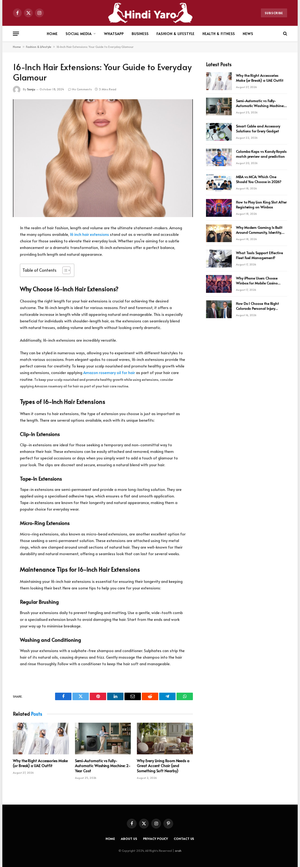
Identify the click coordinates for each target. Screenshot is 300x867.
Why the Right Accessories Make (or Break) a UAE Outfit (40, 763)
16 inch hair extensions (89, 234)
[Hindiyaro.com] (150, 13)
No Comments (82, 89)
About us (129, 838)
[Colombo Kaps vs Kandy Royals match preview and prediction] (219, 157)
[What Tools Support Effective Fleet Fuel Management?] (219, 258)
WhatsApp (114, 33)
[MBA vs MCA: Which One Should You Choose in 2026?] (219, 182)
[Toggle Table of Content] (64, 270)
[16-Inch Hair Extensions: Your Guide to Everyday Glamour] (103, 158)
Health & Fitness (218, 33)
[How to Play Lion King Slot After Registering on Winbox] (219, 208)
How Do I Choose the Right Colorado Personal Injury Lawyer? (257, 306)
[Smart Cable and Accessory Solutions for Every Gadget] (219, 132)
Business (140, 33)
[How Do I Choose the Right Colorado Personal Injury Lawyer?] (219, 309)
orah (178, 850)
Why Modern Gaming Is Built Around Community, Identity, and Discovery (259, 230)
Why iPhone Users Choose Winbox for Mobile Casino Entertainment (257, 280)
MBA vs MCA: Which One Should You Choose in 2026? (258, 179)
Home (52, 33)
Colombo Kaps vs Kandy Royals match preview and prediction (261, 154)
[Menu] (16, 33)
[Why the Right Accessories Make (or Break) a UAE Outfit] (41, 738)
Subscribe (274, 13)
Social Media (79, 33)
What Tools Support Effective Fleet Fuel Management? (259, 255)
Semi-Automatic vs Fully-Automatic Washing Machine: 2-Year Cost (103, 765)
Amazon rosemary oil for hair (109, 372)
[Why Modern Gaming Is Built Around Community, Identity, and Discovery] (219, 233)
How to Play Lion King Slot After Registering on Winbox (261, 204)
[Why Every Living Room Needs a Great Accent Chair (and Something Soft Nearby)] (165, 738)
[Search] (284, 33)
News (248, 33)
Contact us (184, 838)
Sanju (31, 89)
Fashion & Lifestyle (176, 33)
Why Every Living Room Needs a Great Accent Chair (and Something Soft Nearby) (163, 765)
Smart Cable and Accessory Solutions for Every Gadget (258, 128)
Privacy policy (155, 838)
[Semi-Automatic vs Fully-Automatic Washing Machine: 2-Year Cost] (103, 738)
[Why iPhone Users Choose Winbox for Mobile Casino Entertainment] (219, 284)
